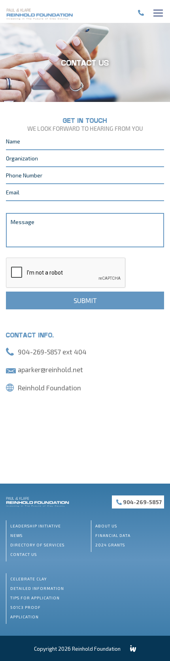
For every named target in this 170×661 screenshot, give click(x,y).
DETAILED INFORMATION (37, 588)
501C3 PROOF (25, 607)
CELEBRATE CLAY (28, 578)
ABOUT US (106, 526)
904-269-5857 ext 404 (52, 352)
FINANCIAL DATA (112, 535)
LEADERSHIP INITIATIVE (35, 526)
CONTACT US (23, 554)
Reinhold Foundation (49, 388)
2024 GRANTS (110, 544)
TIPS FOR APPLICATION (35, 597)
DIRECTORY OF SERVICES (37, 544)
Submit (85, 300)
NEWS (16, 535)
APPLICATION (24, 616)
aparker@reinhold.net (50, 369)
